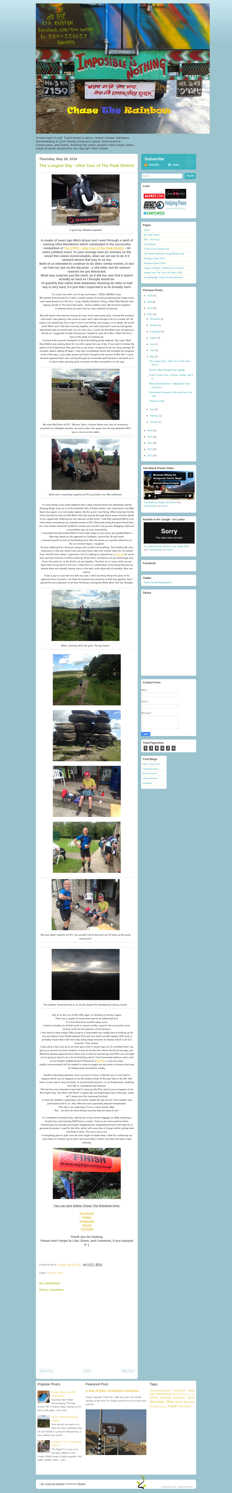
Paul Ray (100, 1061)
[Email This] (88, 1264)
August (154, 338)
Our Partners (150, 244)
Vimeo (164, 506)
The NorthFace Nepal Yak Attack (160, 502)
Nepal (179, 1402)
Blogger (81, 1484)
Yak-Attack (184, 1406)
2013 (150, 443)
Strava (87, 1225)
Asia (152, 1394)
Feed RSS (154, 165)
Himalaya (165, 1397)
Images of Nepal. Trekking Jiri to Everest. (164, 268)
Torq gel (119, 554)
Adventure (179, 1390)
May (152, 356)
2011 (150, 455)
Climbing (191, 1394)
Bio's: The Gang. (152, 239)
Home (87, 1371)
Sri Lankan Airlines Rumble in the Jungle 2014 (166, 546)
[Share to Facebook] (97, 1264)
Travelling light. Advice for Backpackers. (163, 277)
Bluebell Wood (180, 1394)
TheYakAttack (151, 506)
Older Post (127, 1371)
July (152, 344)
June (152, 350)
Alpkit (191, 1390)
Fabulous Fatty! (157, 401)
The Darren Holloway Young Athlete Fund (164, 253)
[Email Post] (83, 1264)
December (155, 319)
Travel (59, 1273)
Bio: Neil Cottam (152, 235)
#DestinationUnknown (160, 1390)
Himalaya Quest (184, 1397)
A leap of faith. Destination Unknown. (112, 1391)
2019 (150, 295)
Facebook (87, 1213)
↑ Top (41, 1484)
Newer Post (46, 1371)
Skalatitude (147, 783)
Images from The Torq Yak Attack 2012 (163, 272)
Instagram (86, 1221)
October (154, 325)
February (154, 415)
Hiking (154, 1397)
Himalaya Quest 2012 (154, 258)
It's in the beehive (150, 773)
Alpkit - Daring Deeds (151, 764)
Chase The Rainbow (54, 1484)
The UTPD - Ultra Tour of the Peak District (94, 248)
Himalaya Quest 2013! (155, 263)
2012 (150, 449)
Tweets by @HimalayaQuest (158, 582)
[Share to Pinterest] (100, 1264)
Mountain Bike (162, 1402)
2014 (150, 437)
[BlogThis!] (91, 1264)
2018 (150, 302)
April (152, 409)
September (155, 331)
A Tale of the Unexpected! (156, 249)
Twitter (87, 1217)
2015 (150, 430)
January (154, 422)
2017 (150, 308)
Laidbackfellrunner (150, 778)
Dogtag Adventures (151, 769)
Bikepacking (163, 1394)
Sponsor (162, 1406)
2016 (150, 314)
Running (51, 1273)
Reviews (189, 1402)
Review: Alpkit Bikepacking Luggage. (167, 370)
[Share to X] (94, 1264)
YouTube (87, 1229)
